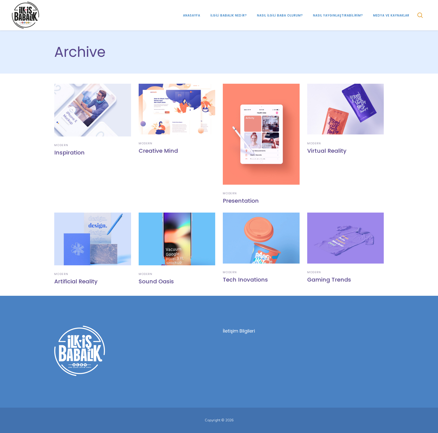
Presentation (241, 201)
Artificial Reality (76, 281)
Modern (61, 145)
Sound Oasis (156, 281)
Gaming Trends (329, 280)
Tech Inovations (245, 280)
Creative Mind (158, 151)
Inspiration (69, 153)
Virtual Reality (326, 151)
